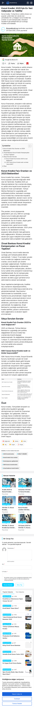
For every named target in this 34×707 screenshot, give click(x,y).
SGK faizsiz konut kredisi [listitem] (10, 464)
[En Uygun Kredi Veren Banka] (17, 662)
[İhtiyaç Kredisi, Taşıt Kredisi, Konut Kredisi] (11, 3)
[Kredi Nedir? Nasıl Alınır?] (17, 607)
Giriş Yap (19, 585)
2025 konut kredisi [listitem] (8, 454)
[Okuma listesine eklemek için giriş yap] (27, 63)
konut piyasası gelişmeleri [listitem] (10, 461)
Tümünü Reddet (17, 703)
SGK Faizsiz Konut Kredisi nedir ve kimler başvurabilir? (17, 163)
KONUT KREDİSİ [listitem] (22, 454)
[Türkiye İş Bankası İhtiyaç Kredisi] (17, 626)
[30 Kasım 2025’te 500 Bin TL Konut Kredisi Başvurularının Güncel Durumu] (25, 522)
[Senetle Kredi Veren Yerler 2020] (17, 653)
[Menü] (3, 3)
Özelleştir (17, 699)
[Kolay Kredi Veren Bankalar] (17, 645)
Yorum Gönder (8, 585)
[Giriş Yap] (27, 2)
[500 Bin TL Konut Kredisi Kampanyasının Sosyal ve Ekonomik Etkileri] (9, 504)
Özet (5, 166)
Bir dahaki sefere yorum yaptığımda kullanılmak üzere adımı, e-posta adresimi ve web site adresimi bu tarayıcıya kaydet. (18, 579)
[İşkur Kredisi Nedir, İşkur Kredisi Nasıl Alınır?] (17, 672)
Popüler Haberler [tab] (8, 592)
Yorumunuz (11, 548)
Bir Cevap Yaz (8, 539)
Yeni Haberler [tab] (20, 592)
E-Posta (5, 571)
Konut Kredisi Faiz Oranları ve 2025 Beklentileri (14, 149)
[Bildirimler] (31, 2)
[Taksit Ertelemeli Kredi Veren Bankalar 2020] (17, 617)
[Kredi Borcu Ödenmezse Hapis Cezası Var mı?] (17, 598)
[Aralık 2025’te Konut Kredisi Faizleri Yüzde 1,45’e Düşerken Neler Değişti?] (9, 486)
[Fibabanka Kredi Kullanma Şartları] (17, 635)
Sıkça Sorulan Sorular (10, 156)
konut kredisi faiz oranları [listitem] (10, 457)
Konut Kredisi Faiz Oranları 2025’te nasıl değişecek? (16, 159)
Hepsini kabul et (17, 694)
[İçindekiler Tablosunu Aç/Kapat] (29, 146)
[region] (17, 692)
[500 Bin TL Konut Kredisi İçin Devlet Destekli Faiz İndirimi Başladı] (9, 522)
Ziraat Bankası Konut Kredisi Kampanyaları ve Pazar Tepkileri (16, 153)
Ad (3, 564)
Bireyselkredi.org (12, 28)
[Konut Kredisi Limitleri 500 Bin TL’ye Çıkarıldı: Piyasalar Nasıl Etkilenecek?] (25, 504)
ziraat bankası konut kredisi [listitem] (11, 468)
